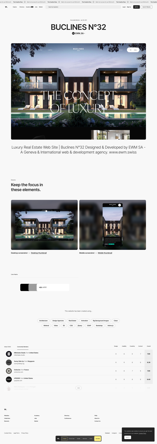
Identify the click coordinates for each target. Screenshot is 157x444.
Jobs (36, 7)
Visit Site (98, 438)
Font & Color (71, 438)
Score (91, 438)
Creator (64, 438)
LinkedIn (121, 433)
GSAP (89, 325)
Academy (29, 7)
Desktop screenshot (19, 253)
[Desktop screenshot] (44, 225)
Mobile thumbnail (105, 253)
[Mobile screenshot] (112, 225)
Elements (85, 438)
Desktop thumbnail (39, 253)
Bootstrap (99, 325)
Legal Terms (16, 433)
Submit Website (147, 7)
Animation (84, 320)
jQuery (80, 325)
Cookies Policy (8, 433)
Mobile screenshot (86, 253)
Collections (7, 418)
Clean (116, 320)
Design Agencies (58, 320)
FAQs (96, 415)
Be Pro (136, 7)
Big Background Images (101, 320)
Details (78, 438)
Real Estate (72, 320)
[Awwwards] (6, 7)
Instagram (114, 433)
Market (41, 7)
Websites (6, 415)
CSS (71, 325)
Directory (22, 7)
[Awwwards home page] (58, 438)
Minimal (46, 325)
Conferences (67, 418)
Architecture (43, 320)
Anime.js (110, 325)
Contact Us (97, 421)
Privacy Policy (24, 433)
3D (64, 325)
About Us (97, 418)
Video (56, 325)
